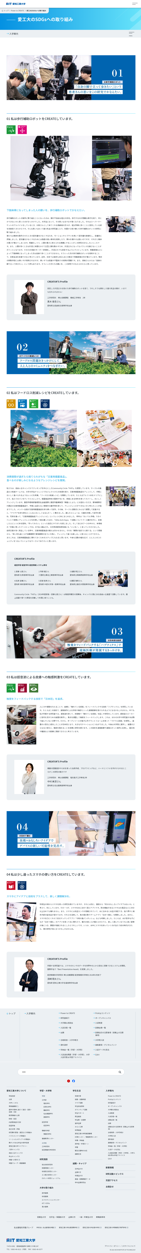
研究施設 (44, 1159)
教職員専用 (100, 1217)
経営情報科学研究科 (49, 1150)
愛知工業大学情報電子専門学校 (115, 1227)
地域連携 (45, 1196)
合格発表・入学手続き (69, 1040)
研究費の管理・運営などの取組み (20, 1132)
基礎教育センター (48, 1138)
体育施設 (78, 1130)
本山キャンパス (14, 1156)
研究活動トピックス (114, 1173)
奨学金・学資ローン (82, 1144)
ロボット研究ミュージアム (51, 1178)
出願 (62, 1032)
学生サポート (79, 1113)
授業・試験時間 (80, 1099)
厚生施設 (78, 1116)
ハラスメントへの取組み (17, 1136)
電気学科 (47, 1103)
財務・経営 (13, 1119)
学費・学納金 (79, 1140)
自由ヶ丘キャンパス (16, 1153)
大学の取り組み (47, 1187)
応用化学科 (47, 1107)
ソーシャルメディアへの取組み (19, 1139)
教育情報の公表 (14, 1115)
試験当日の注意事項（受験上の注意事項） (109, 1033)
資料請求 (64, 1045)
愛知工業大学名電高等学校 (68, 1227)
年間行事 (78, 1096)
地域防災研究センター (49, 1171)
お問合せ (110, 1186)
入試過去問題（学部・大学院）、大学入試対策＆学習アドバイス (75, 1055)
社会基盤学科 (48, 1113)
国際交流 (78, 1154)
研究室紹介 (65, 1018)
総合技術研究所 (47, 1164)
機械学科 (47, 1110)
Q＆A (97, 1054)
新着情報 (110, 1167)
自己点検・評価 (14, 1129)
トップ (6, 10)
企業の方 (78, 1172)
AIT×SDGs (46, 1203)
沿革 (10, 1099)
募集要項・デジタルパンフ (106, 1045)
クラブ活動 (79, 1103)
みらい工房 (79, 1127)
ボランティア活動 (81, 1109)
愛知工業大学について (16, 1090)
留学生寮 (78, 1123)
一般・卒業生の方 (86, 1217)
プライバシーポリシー (112, 1246)
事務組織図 (13, 1106)
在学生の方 (79, 1169)
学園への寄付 (13, 1160)
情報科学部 (46, 1130)
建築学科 (47, 1117)
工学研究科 (46, 1146)
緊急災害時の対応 (81, 1150)
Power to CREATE (17, 10)
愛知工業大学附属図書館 (83, 1133)
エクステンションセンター (51, 1200)
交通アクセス (112, 1180)
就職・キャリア (80, 1163)
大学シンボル (13, 1103)
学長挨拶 (12, 1096)
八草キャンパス (14, 1149)
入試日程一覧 (66, 1027)
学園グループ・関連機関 (17, 1163)
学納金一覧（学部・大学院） (72, 1049)
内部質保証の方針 (15, 1122)
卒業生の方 (79, 1175)
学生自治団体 (79, 1106)
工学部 (44, 1100)
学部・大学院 (46, 1090)
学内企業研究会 (80, 1182)
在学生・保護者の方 (57, 1217)
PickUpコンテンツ (102, 1013)
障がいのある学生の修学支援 (19, 1143)
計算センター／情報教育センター (86, 1137)
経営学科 (47, 1125)
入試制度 (98, 1022)
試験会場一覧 (100, 1027)
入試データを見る (102, 1049)
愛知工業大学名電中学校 (91, 1227)
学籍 (76, 1147)
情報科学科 (47, 1134)
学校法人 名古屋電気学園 (45, 1227)
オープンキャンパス (103, 1018)
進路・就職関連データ (82, 1179)
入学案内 (13, 33)
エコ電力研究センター (49, 1175)
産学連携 (45, 1193)
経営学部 (45, 1122)
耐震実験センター (48, 1168)
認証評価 (12, 1125)
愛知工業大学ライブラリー (18, 1146)
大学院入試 (99, 1040)
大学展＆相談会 (67, 1022)
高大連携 (45, 1207)
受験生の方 (41, 1217)
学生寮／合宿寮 (80, 1120)
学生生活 (77, 1090)
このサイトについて (128, 1246)
